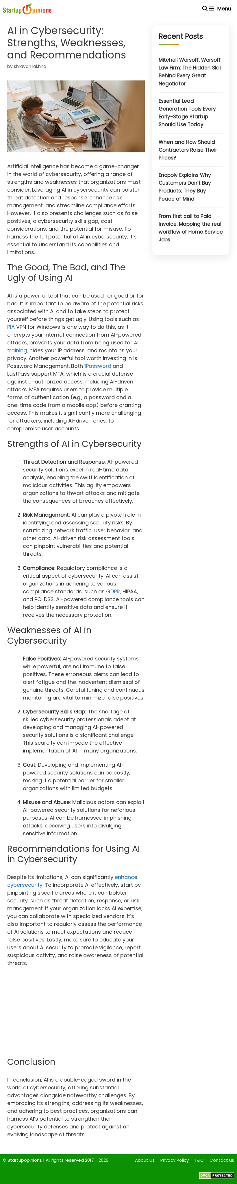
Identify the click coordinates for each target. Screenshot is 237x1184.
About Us (145, 1160)
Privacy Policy (174, 1160)
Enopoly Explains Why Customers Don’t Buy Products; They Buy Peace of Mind (185, 187)
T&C (199, 1160)
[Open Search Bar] (205, 8)
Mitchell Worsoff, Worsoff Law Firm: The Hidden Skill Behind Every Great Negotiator (190, 71)
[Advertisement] (76, 1013)
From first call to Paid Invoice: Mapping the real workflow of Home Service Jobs (191, 228)
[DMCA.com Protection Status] (216, 1177)
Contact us (222, 1160)
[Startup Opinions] (27, 8)
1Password (97, 366)
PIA (11, 327)
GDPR (113, 591)
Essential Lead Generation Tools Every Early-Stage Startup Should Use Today (187, 113)
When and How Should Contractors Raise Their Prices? (188, 150)
